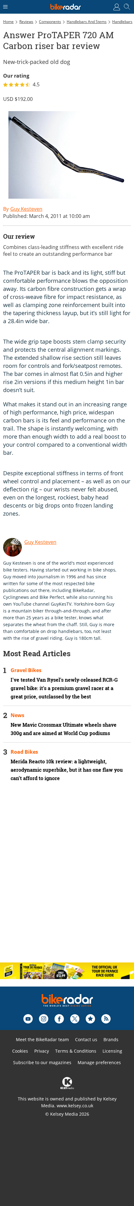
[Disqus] (67, 877)
